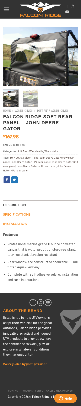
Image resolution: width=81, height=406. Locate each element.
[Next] (71, 57)
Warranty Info (33, 390)
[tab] (40, 205)
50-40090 (16, 157)
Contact (14, 390)
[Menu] (6, 9)
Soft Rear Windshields (53, 110)
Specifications (17, 214)
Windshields (24, 110)
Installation (15, 223)
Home (7, 110)
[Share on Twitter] (14, 179)
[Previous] (10, 57)
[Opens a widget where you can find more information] (65, 399)
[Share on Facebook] (7, 179)
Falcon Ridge (30, 157)
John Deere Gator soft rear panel (36, 166)
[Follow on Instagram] (72, 6)
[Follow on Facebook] (67, 6)
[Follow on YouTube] (67, 12)
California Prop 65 (59, 390)
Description (14, 205)
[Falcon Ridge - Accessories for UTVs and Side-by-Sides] (40, 9)
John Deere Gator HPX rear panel (30, 162)
